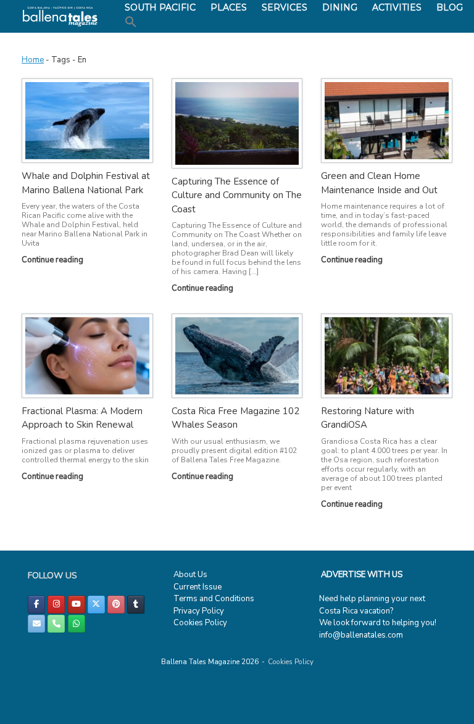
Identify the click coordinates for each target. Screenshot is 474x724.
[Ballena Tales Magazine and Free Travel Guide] (60, 16)
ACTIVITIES (397, 7)
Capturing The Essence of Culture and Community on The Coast (237, 195)
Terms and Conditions (213, 598)
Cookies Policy (200, 622)
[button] (130, 22)
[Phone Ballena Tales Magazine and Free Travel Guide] (56, 624)
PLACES (228, 7)
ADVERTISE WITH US (361, 574)
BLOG (449, 7)
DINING (339, 7)
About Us (190, 574)
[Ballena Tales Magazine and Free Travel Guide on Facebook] (36, 605)
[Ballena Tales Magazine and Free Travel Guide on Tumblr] (135, 605)
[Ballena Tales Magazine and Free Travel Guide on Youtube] (76, 605)
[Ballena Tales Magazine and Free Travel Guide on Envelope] (36, 624)
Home (33, 59)
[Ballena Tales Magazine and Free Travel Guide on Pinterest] (116, 605)
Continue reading (53, 259)
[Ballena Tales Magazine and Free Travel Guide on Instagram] (56, 605)
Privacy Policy (198, 611)
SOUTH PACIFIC (160, 7)
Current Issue (197, 587)
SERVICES (284, 7)
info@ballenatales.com (361, 635)
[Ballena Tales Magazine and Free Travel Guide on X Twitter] (96, 605)
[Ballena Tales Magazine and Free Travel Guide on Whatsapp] (76, 624)
